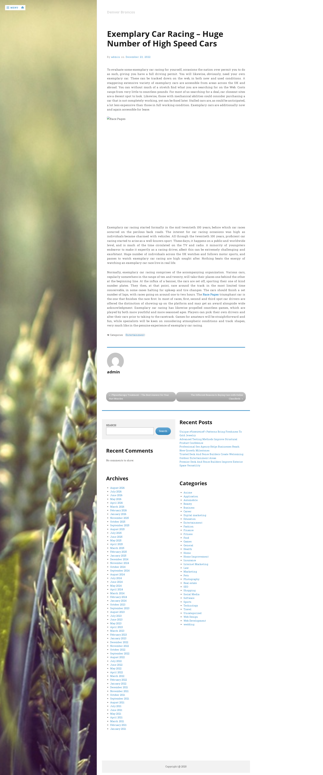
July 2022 (116, 661)
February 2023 (118, 634)
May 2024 (116, 585)
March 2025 (117, 548)
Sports (187, 601)
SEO (186, 586)
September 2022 (119, 653)
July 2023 (116, 615)
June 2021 (116, 710)
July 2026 (116, 491)
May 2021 (115, 713)
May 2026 (115, 499)
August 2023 (117, 612)
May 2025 (115, 540)
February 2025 (118, 551)
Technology (191, 605)
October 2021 (117, 694)
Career (187, 511)
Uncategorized (193, 613)
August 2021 (117, 702)
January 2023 (118, 638)
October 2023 (117, 604)
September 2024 (120, 570)
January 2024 (118, 600)
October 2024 (117, 566)
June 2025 (116, 536)
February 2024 (118, 597)
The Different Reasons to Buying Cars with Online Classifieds (217, 396)
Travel (187, 609)
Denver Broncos (121, 12)
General (188, 545)
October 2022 (117, 649)
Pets (186, 575)
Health (188, 549)
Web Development (195, 620)
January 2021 (118, 728)
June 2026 (116, 495)
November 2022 (119, 646)
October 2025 (117, 521)
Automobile (191, 500)
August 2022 (117, 657)
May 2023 (115, 623)
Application (191, 496)
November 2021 (119, 691)
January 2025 (118, 555)
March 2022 (117, 676)
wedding (189, 624)
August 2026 (117, 487)
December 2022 (119, 642)
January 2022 (118, 683)
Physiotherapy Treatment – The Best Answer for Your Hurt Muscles (139, 396)
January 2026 (118, 514)
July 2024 (116, 578)
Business (189, 507)
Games (188, 541)
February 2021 (118, 725)
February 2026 (118, 510)
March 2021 (117, 721)
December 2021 (119, 687)
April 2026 (116, 502)
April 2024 (116, 589)
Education (190, 519)
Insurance (190, 560)
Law (186, 567)
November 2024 (119, 563)
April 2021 (116, 717)
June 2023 (116, 619)
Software (189, 598)
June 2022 (116, 664)
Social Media (191, 594)
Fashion (189, 526)
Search (111, 425)
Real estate (190, 583)
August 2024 (117, 574)
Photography (191, 579)
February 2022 (118, 679)
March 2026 (117, 506)
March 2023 (117, 630)
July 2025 (116, 532)
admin (115, 57)
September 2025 (119, 525)
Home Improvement (196, 556)
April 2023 (116, 627)
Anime (188, 492)
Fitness (188, 534)
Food (186, 537)
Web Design (191, 616)
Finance (189, 530)
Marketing (190, 571)
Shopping (190, 590)
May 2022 (115, 668)
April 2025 (116, 544)
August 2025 (117, 529)
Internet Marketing (196, 564)
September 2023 (119, 608)
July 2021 (115, 706)
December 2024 (119, 559)
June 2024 (116, 581)
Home (187, 553)
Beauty (188, 503)
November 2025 (119, 518)
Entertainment (135, 335)
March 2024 (117, 593)
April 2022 (116, 672)
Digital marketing (195, 515)
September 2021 (119, 698)
